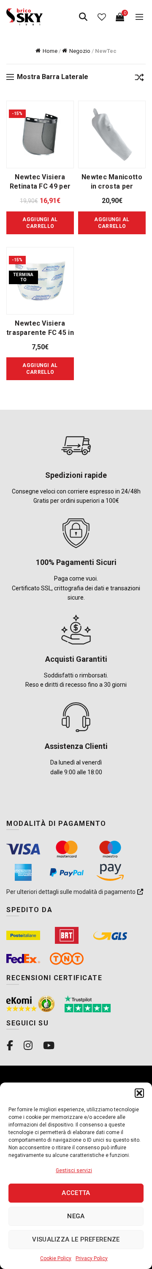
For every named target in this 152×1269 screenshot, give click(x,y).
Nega (75, 1216)
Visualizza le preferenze (75, 1239)
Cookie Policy (55, 1258)
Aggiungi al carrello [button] (39, 223)
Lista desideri (101, 17)
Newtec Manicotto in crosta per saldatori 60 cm (111, 186)
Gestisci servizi (74, 1170)
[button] (139, 1093)
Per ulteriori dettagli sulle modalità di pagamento (71, 891)
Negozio (79, 51)
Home (50, 51)
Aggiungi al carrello (39, 368)
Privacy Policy (92, 1258)
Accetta (76, 1193)
